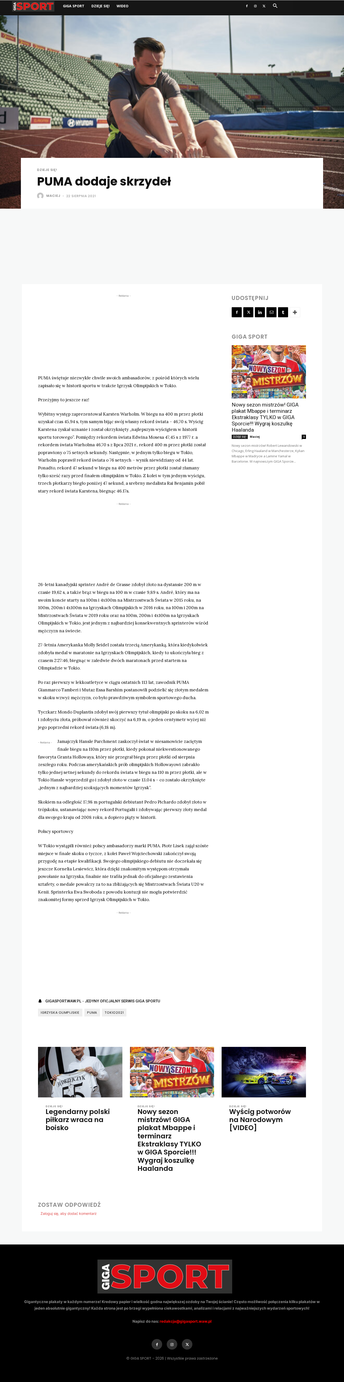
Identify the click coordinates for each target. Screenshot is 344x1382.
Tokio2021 (114, 1012)
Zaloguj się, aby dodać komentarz (69, 1213)
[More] (295, 312)
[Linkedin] (260, 312)
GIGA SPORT (73, 6)
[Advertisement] (172, 246)
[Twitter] (264, 6)
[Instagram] (255, 6)
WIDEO (122, 6)
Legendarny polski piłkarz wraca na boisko (78, 1120)
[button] (275, 6)
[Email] (271, 312)
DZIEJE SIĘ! (100, 6)
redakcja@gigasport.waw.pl (186, 1321)
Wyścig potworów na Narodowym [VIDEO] (260, 1120)
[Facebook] (247, 6)
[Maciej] (41, 196)
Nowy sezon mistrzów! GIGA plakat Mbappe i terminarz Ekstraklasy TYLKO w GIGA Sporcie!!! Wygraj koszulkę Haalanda (265, 417)
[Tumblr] (283, 312)
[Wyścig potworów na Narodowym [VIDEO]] (264, 1072)
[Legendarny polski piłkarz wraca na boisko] (80, 1072)
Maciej (53, 195)
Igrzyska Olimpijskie (60, 1012)
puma (92, 1012)
